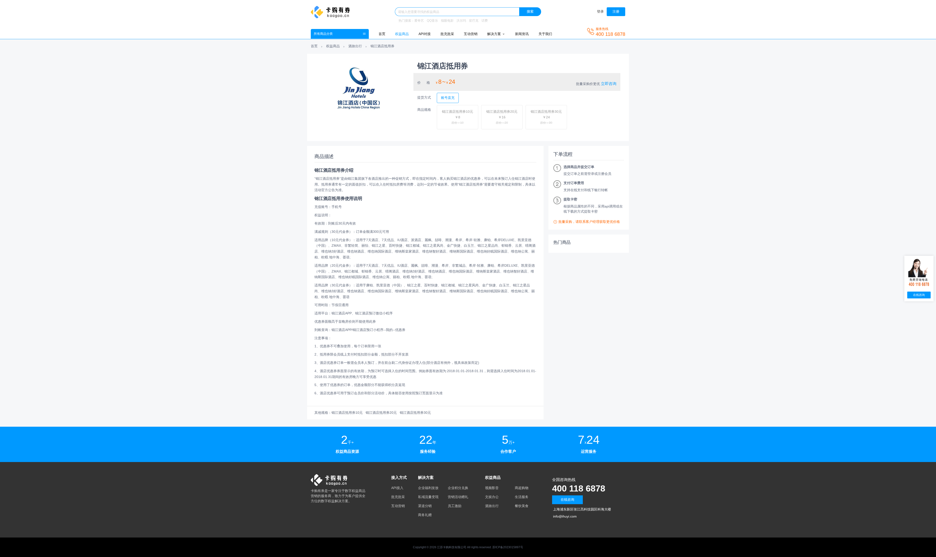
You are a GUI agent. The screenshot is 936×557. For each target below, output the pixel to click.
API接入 (397, 488)
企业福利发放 (428, 488)
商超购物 (521, 488)
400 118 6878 (578, 488)
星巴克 (473, 20)
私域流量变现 (428, 497)
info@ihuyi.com (565, 516)
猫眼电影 (447, 20)
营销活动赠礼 (458, 497)
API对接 (425, 34)
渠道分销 (425, 506)
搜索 (530, 11)
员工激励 (454, 506)
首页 (382, 34)
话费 (484, 20)
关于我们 (545, 34)
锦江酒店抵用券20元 (381, 413)
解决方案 (494, 34)
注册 (616, 11)
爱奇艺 (419, 20)
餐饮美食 (521, 506)
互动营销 (471, 34)
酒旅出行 (355, 46)
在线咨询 (567, 499)
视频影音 (492, 488)
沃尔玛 (461, 20)
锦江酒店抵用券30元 (415, 413)
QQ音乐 (432, 20)
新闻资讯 (522, 34)
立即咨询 (608, 84)
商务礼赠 (425, 515)
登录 (600, 11)
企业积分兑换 (458, 488)
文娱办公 (492, 497)
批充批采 (447, 34)
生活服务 (521, 497)
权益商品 (402, 34)
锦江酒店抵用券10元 (347, 413)
